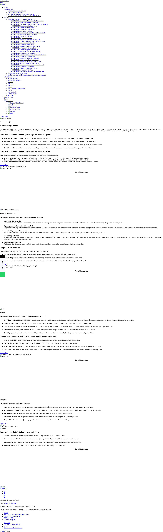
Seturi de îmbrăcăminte (14, 80)
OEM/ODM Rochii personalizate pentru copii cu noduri (28, 41)
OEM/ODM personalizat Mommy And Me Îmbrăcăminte (28, 33)
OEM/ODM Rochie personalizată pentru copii (25, 22)
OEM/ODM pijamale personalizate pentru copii (25, 46)
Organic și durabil (13, 78)
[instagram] (4, 491)
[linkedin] (4, 497)
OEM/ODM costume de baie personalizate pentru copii (27, 65)
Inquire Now (4, 165)
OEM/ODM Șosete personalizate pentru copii (24, 60)
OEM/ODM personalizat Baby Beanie (22, 29)
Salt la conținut (4, 1)
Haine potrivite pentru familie (16, 88)
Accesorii (10, 85)
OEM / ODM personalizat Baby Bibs (22, 27)
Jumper (10, 87)
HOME (6, 7)
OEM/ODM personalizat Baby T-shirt (22, 66)
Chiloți (10, 90)
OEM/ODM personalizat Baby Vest (22, 70)
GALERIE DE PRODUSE (12, 524)
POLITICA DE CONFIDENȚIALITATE (16, 514)
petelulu (4, 531)
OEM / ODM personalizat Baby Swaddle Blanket (26, 61)
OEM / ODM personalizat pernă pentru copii (24, 49)
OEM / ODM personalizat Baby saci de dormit (25, 58)
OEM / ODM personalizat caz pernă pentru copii (25, 51)
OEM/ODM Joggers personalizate (21, 38)
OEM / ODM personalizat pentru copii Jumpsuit (25, 39)
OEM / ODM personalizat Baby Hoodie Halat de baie (27, 21)
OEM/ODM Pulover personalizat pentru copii (25, 63)
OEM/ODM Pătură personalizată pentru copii (24, 26)
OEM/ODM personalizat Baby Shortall (23, 56)
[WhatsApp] (2, 274)
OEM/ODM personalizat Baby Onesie (22, 43)
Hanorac (10, 83)
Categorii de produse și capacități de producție (21, 19)
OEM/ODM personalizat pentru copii (22, 44)
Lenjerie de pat (12, 93)
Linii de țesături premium (15, 12)
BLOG (6, 99)
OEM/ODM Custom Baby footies (21, 31)
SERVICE (7, 523)
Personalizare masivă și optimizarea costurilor (21, 14)
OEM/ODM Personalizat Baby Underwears (24, 68)
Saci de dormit (12, 92)
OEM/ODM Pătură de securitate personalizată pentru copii (28, 55)
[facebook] (4, 493)
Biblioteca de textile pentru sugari (17, 73)
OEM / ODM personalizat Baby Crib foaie (24, 34)
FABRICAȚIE (8, 9)
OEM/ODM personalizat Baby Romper (23, 53)
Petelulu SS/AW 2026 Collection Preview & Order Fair (24, 16)
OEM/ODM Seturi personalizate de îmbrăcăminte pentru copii (29, 24)
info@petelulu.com (10, 503)
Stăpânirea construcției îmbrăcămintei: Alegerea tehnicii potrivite (27, 75)
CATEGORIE (8, 77)
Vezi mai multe (5, 206)
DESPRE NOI (8, 97)
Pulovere (10, 82)
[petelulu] (3, 4)
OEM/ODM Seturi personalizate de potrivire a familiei (27, 71)
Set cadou (10, 95)
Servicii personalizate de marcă (17, 11)
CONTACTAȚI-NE (10, 519)
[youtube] (4, 495)
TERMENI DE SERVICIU (12, 516)
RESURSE (7, 17)
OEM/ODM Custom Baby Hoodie (21, 36)
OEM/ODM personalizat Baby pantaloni (23, 48)
